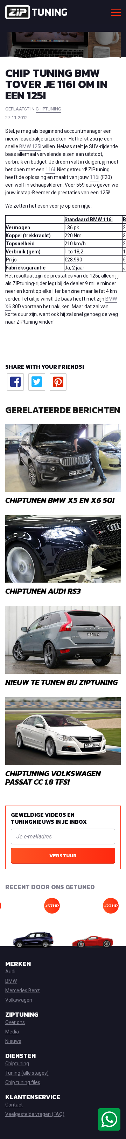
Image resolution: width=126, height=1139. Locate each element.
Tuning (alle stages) (27, 1073)
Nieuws (13, 1041)
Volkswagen (18, 1000)
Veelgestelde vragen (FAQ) (34, 1114)
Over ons (15, 1022)
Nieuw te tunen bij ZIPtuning (61, 682)
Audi (10, 971)
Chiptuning (17, 1063)
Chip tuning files (22, 1082)
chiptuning (48, 108)
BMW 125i (30, 146)
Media (12, 1032)
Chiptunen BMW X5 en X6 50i (59, 500)
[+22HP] (92, 940)
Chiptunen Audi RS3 (43, 591)
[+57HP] (33, 940)
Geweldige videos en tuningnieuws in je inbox (49, 818)
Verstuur (63, 855)
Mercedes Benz (22, 990)
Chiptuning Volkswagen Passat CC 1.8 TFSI (53, 778)
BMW (11, 981)
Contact (14, 1105)
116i (50, 169)
